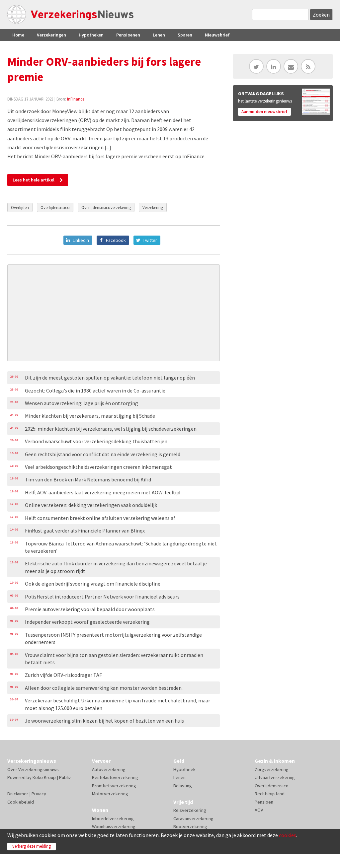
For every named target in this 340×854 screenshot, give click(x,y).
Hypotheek (184, 769)
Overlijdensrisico (55, 207)
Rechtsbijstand (270, 794)
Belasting (182, 786)
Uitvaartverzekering (275, 777)
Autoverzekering (109, 769)
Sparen (185, 35)
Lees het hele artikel (33, 180)
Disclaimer (17, 794)
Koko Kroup (44, 777)
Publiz (65, 777)
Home (18, 35)
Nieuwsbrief (217, 35)
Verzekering (152, 207)
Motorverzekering (110, 794)
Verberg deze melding (31, 846)
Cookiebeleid (20, 802)
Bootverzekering (190, 826)
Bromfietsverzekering (114, 786)
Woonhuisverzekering (113, 826)
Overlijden (20, 207)
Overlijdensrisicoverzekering (106, 207)
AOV (259, 810)
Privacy (39, 794)
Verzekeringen (51, 35)
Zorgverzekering (272, 769)
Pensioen (264, 802)
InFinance (75, 99)
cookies (287, 835)
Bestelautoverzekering (115, 777)
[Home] (70, 14)
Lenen (159, 35)
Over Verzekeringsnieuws (33, 769)
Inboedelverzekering (113, 818)
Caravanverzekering (193, 818)
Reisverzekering (189, 810)
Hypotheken (91, 35)
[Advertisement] (113, 312)
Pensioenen (128, 35)
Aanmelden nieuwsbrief (264, 111)
